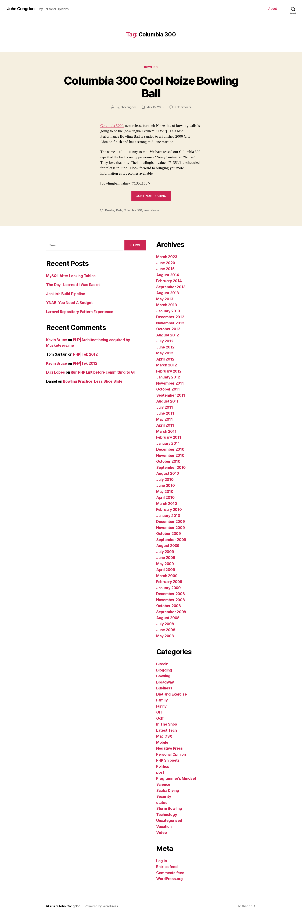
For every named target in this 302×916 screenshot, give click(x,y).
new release (151, 210)
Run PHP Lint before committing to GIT (104, 372)
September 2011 (170, 395)
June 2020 (165, 263)
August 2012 (167, 335)
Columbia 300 (133, 210)
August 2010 (167, 473)
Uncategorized (169, 820)
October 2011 (168, 389)
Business (164, 688)
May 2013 (164, 299)
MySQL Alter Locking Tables (71, 276)
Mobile (162, 742)
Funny (161, 706)
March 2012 (166, 365)
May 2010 (164, 491)
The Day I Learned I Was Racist (73, 285)
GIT (159, 712)
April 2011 (165, 425)
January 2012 (168, 377)
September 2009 (171, 540)
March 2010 (166, 503)
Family (162, 700)
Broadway (165, 682)
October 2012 (168, 329)
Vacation (164, 826)
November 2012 (170, 323)
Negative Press (169, 748)
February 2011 (168, 437)
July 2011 (164, 407)
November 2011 (170, 383)
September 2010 (171, 467)
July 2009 (165, 552)
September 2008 (171, 612)
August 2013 (167, 293)
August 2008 (167, 618)
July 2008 (165, 624)
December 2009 (170, 521)
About (272, 8)
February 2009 (169, 582)
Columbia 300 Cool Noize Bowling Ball (151, 87)
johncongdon (128, 107)
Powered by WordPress (101, 906)
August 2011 (167, 401)
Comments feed (170, 873)
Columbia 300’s (112, 125)
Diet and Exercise (171, 694)
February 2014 (169, 281)
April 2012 (165, 359)
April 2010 (165, 497)
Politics (162, 766)
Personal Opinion (171, 754)
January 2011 (168, 443)
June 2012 (165, 347)
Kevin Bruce (56, 340)
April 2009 (165, 570)
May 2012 (164, 353)
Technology (166, 814)
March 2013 (166, 305)
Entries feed (167, 867)
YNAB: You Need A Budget (69, 303)
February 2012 (169, 371)
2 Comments (182, 107)
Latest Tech (166, 730)
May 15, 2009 (155, 107)
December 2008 (170, 594)
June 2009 (165, 557)
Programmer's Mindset (176, 778)
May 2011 (164, 419)
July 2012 (164, 341)
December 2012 (170, 317)
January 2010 (168, 515)
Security (163, 796)
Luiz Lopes (55, 372)
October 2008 (168, 606)
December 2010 (170, 449)
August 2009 (167, 545)
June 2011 (165, 413)
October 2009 (168, 533)
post (160, 772)
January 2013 (168, 311)
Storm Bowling (169, 808)
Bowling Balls (113, 210)
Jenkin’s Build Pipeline (65, 294)
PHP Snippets (168, 760)
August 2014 (167, 275)
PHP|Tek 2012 (85, 354)
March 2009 (166, 576)
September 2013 (170, 287)
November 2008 (170, 600)
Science (163, 784)
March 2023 (166, 257)
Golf (160, 718)
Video (161, 832)
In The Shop (166, 724)
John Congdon (20, 9)
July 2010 (165, 479)
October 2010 (168, 461)
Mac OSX (164, 736)
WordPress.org (169, 879)
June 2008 (165, 630)
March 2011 (166, 431)
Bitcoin (162, 664)
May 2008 (165, 636)
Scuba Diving (167, 790)
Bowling (151, 67)
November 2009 (170, 527)
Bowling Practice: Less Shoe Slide (92, 381)
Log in (161, 861)
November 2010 (170, 455)
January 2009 (168, 588)
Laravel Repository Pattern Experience (79, 312)
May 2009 (165, 564)
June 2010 (165, 485)
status (161, 802)
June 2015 (165, 269)
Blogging (164, 670)
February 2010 (169, 509)
